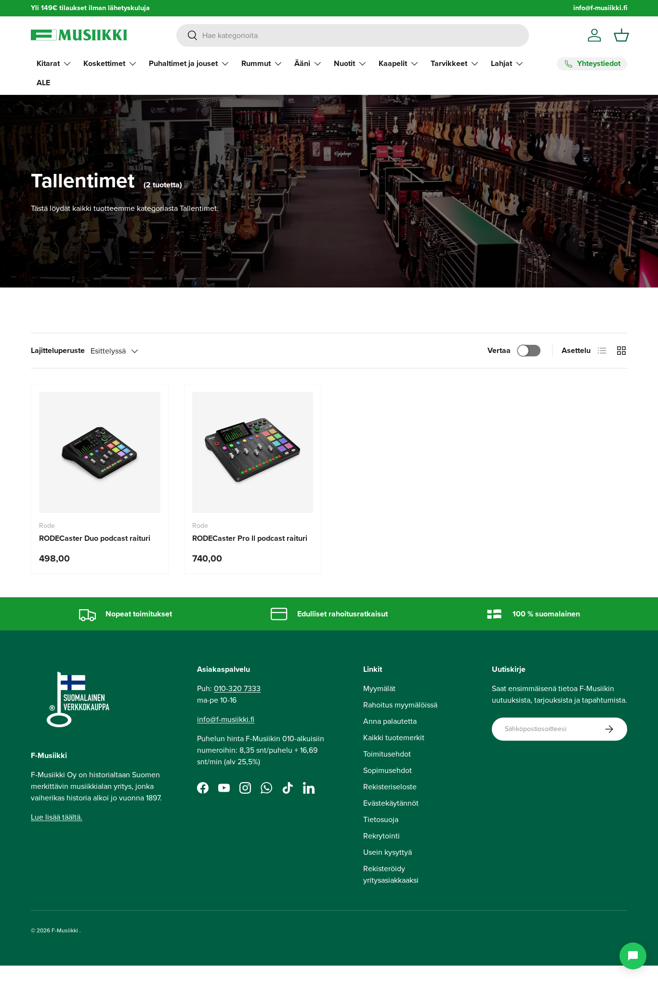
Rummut (256, 63)
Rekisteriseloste (390, 786)
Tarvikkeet (449, 63)
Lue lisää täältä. (56, 817)
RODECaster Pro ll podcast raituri (249, 538)
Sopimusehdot (387, 770)
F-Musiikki (65, 930)
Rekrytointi (381, 835)
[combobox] (352, 35)
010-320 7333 (237, 688)
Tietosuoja (380, 819)
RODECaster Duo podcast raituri (94, 538)
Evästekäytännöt (391, 803)
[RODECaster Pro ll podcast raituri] (253, 452)
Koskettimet (104, 63)
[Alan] (632, 955)
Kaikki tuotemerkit (393, 737)
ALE (43, 82)
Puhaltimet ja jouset (183, 63)
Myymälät (379, 688)
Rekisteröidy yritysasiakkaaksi (391, 874)
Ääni (302, 63)
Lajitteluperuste (58, 350)
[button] (621, 35)
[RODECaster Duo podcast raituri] (99, 452)
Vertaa (499, 350)
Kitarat (48, 63)
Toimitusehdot (387, 753)
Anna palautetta (390, 721)
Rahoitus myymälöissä (400, 704)
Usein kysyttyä (387, 852)
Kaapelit (393, 63)
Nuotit (344, 63)
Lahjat (501, 63)
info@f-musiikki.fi (600, 8)
